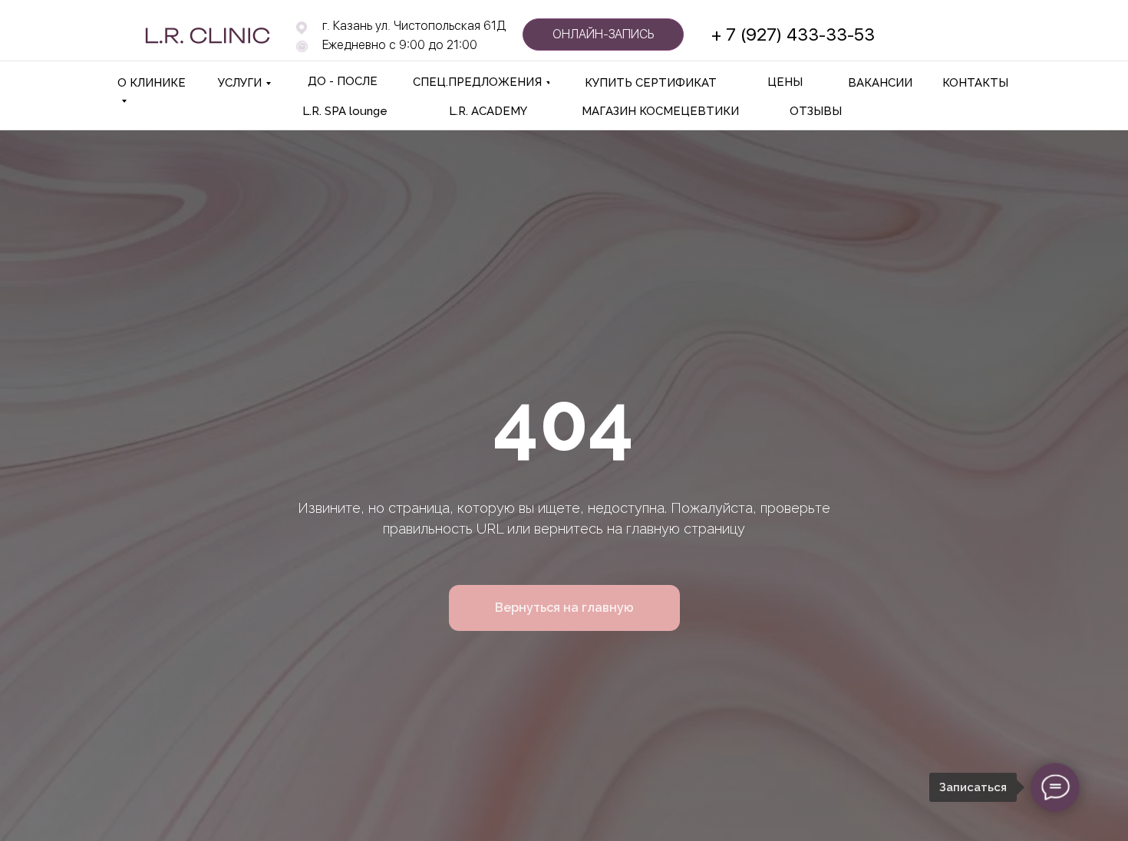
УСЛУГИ (240, 83)
